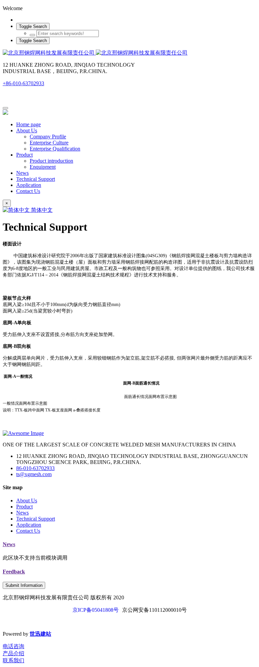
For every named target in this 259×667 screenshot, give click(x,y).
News (9, 544)
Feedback (14, 571)
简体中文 (41, 210)
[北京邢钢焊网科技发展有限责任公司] (129, 53)
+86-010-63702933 (23, 83)
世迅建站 (40, 634)
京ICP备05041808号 (96, 610)
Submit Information (23, 585)
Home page (28, 124)
